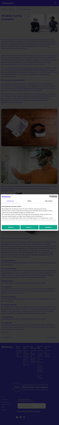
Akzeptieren (48, 227)
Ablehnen (10, 227)
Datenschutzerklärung (34, 221)
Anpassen (28, 227)
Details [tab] (29, 201)
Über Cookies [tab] (48, 201)
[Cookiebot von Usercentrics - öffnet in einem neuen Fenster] (50, 196)
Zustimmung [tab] (10, 201)
